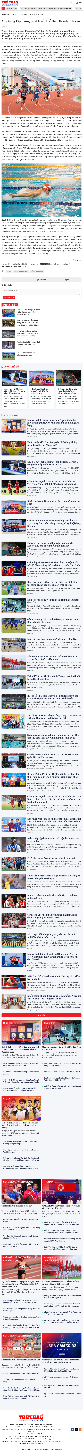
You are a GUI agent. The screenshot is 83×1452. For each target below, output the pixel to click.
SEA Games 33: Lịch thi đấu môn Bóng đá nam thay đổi (61, 1386)
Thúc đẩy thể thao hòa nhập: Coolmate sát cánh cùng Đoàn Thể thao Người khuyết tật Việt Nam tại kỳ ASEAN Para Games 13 (21, 1389)
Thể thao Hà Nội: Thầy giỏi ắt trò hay (17, 1206)
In (68, 280)
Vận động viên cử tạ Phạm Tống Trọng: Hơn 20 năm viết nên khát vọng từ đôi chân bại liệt (54, 717)
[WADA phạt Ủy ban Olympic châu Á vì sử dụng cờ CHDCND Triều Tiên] (61, 1191)
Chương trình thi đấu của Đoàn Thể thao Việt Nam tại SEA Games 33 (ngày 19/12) (60, 1361)
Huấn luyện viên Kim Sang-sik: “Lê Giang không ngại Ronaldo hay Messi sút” (52, 443)
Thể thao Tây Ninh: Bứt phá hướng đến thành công (20, 1381)
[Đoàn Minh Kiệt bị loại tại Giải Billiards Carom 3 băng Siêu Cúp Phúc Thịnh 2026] (14, 378)
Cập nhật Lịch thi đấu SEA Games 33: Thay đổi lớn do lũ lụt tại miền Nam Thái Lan (61, 1370)
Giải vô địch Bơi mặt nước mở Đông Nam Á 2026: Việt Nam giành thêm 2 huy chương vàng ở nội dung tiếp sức (54, 523)
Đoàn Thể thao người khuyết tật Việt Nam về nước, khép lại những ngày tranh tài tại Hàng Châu (61, 1248)
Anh (28, 852)
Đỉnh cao (29, 709)
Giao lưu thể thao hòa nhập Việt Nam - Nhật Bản (52, 638)
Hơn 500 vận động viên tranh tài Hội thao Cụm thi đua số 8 (53, 601)
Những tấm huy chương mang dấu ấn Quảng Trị (21, 1373)
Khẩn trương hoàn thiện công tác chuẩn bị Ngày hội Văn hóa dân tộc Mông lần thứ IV (54, 997)
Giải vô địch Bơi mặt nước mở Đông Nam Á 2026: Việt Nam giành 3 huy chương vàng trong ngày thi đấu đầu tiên (52, 956)
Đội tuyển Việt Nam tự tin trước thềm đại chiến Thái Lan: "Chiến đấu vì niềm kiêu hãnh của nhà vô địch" (54, 820)
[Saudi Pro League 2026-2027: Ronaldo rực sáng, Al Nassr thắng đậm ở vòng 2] (14, 881)
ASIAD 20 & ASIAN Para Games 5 (36, 990)
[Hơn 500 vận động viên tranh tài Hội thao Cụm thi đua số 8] (14, 605)
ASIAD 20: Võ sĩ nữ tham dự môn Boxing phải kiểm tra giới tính (53, 977)
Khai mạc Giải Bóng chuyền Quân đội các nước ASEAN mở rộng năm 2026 (51, 936)
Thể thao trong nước (8, 384)
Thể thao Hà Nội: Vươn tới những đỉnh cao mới (21, 1360)
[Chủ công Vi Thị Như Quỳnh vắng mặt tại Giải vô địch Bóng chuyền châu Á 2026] (14, 920)
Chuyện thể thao (32, 729)
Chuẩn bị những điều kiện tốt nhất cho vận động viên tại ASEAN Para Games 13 (21, 1229)
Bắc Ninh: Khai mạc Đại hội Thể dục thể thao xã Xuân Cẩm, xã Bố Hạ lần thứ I (52, 658)
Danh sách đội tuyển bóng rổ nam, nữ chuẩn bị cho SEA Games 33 (20, 1245)
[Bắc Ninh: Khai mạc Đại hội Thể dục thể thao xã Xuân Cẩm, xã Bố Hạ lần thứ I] (14, 662)
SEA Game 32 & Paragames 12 (18, 1181)
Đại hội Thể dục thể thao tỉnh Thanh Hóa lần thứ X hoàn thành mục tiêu (53, 677)
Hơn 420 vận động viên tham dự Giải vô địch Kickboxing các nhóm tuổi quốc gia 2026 (67, 391)
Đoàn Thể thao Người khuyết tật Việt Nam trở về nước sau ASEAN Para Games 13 (21, 1397)
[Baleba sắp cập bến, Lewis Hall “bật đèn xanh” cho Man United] (14, 844)
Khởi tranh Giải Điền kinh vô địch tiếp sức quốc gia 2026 (39, 391)
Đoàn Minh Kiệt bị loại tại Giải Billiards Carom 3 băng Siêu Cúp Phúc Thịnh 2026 (14, 391)
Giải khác (30, 889)
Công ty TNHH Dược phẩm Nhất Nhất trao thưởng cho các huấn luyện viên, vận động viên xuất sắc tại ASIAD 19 (61, 1223)
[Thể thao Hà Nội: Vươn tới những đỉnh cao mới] (21, 1345)
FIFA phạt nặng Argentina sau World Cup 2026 (51, 857)
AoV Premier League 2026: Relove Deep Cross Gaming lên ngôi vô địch (20, 1143)
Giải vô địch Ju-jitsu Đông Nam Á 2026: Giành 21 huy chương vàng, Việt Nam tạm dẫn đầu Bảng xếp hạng (53, 422)
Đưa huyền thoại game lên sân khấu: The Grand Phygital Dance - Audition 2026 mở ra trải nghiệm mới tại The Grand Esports (21, 1159)
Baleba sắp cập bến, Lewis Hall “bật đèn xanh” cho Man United (53, 840)
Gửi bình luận (9, 297)
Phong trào (30, 633)
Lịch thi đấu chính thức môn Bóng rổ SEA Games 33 (62, 1395)
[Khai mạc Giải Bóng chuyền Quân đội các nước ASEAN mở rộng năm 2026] (14, 940)
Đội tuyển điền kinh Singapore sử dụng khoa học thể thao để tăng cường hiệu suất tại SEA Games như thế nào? (20, 1284)
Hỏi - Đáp (30, 593)
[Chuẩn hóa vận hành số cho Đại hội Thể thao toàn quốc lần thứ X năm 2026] (14, 760)
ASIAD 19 (48, 1181)
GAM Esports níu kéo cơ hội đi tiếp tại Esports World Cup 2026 (20, 1151)
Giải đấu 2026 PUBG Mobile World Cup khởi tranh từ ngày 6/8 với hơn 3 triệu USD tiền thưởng (20, 1125)
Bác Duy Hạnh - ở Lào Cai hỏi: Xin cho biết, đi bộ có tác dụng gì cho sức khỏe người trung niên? (54, 583)
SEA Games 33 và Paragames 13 (18, 1335)
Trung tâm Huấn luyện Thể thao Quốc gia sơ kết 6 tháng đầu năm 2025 (22, 1318)
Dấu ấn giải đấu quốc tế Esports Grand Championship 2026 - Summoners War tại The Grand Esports (20, 1167)
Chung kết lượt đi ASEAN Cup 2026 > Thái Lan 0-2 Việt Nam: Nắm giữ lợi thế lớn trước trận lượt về (53, 483)
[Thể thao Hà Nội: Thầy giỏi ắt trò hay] (21, 1191)
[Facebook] (72, 1429)
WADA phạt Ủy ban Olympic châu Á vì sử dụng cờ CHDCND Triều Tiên (61, 1207)
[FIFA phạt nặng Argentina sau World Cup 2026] (14, 864)
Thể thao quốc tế (32, 436)
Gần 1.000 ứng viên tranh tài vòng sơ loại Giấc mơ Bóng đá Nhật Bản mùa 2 (53, 621)
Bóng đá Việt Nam (32, 456)
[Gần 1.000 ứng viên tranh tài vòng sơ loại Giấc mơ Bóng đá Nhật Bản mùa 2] (14, 625)
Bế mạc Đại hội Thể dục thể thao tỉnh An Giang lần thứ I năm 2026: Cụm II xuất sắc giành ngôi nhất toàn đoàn (53, 777)
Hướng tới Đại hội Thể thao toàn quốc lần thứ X (40, 749)
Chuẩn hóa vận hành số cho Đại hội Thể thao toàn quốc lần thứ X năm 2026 (53, 756)
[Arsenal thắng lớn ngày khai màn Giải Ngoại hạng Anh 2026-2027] (14, 901)
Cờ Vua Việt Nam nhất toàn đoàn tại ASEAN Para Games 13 (21, 1220)
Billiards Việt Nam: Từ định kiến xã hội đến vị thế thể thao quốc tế (21, 1310)
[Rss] (80, 1429)
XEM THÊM (41, 1015)
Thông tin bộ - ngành (33, 1010)
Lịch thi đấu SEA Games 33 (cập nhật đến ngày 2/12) (61, 1378)
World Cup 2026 (31, 869)
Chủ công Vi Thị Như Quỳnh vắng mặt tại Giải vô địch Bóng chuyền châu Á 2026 (52, 916)
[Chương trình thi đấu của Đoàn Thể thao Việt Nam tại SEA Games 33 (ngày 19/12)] (61, 1345)
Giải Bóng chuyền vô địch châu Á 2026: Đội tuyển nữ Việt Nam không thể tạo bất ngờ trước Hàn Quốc (53, 564)
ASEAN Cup (30, 813)
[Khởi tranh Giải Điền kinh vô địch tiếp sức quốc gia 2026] (41, 378)
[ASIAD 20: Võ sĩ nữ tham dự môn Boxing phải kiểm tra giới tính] (14, 982)
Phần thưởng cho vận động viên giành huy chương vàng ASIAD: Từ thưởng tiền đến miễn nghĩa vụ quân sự (61, 1232)
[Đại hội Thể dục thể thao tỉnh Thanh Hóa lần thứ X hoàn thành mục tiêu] (14, 682)
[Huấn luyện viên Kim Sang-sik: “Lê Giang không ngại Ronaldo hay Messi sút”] (14, 448)
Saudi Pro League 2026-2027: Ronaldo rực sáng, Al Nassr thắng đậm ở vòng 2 (53, 877)
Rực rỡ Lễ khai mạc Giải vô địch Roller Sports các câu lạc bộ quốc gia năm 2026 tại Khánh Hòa (52, 697)
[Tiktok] (76, 1429)
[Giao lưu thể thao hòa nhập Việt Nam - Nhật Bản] (14, 645)
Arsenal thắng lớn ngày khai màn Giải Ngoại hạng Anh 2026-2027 (53, 896)
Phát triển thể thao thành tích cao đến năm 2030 (20, 1259)
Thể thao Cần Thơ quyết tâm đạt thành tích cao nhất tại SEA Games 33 (21, 1237)
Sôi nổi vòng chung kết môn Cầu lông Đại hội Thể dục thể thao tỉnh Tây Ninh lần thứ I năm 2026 (53, 736)
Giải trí (6, 1098)
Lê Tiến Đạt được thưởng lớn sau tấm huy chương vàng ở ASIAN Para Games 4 (62, 1240)
